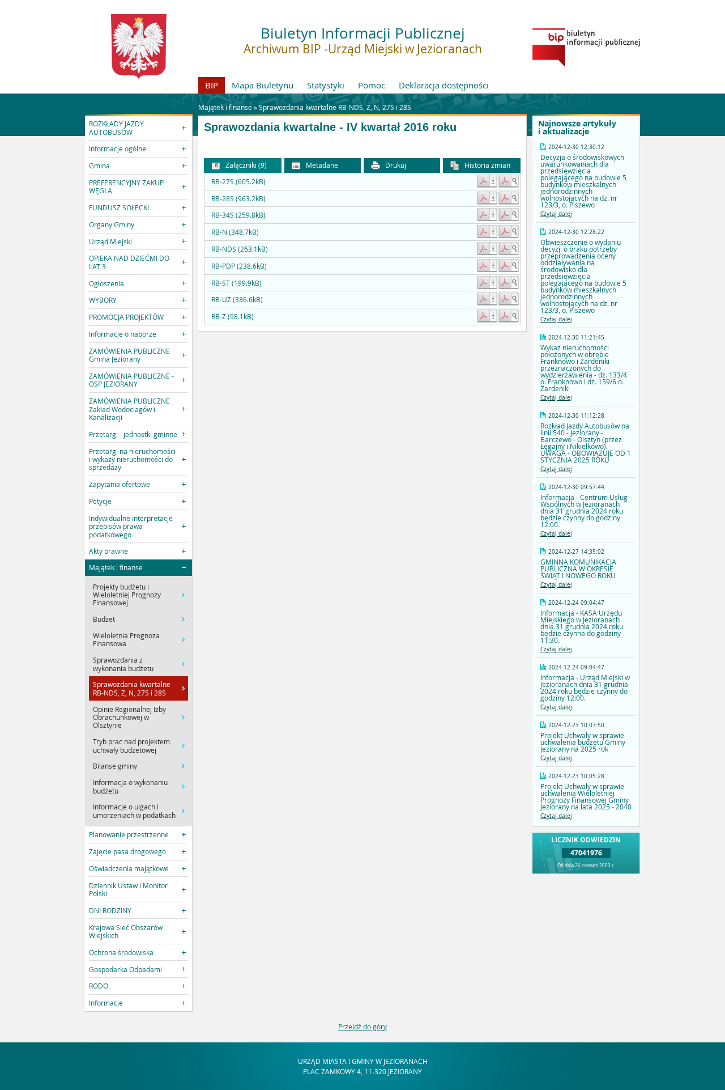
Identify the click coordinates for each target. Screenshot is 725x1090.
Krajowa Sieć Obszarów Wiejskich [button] (126, 931)
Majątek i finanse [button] (116, 567)
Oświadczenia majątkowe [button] (129, 868)
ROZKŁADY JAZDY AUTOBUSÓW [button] (116, 127)
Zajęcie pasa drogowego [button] (127, 851)
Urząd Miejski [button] (110, 241)
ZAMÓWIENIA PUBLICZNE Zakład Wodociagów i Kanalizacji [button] (129, 409)
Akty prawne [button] (108, 550)
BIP (211, 85)
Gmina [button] (99, 165)
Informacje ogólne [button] (117, 148)
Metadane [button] (321, 164)
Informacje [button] (106, 1002)
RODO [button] (98, 985)
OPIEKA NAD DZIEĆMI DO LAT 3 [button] (129, 261)
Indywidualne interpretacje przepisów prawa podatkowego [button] (131, 526)
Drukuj (394, 164)
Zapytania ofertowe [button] (119, 484)
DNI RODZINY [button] (110, 910)
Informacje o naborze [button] (122, 333)
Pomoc (371, 85)
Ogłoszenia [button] (106, 283)
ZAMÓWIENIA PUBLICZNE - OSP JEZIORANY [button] (131, 379)
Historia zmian (486, 164)
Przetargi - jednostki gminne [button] (133, 434)
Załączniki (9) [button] (245, 164)
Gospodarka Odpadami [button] (125, 969)
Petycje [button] (100, 501)
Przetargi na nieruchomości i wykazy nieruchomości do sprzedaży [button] (132, 459)
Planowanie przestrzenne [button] (129, 834)
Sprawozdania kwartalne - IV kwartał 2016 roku (330, 127)
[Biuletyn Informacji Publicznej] (586, 64)
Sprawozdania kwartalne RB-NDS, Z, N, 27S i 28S (335, 107)
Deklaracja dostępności (444, 85)
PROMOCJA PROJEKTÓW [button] (126, 316)
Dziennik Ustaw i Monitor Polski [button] (128, 889)
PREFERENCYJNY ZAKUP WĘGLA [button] (126, 186)
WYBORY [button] (103, 299)
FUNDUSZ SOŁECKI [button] (119, 207)
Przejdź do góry (362, 1026)
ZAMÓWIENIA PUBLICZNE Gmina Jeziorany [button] (129, 354)
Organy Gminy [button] (111, 224)
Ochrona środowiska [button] (121, 952)
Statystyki (325, 85)
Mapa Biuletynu (262, 85)
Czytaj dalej (556, 214)
